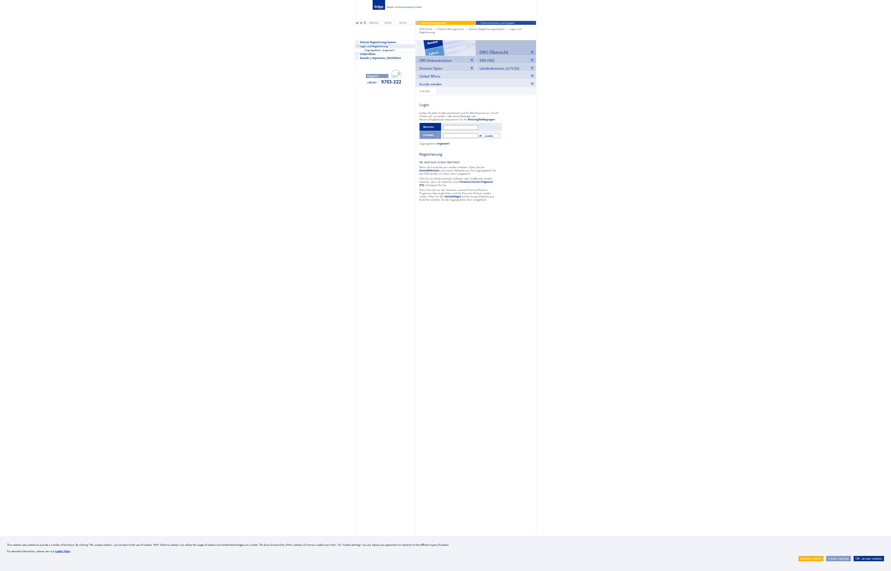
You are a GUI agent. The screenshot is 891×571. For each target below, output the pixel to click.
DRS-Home (425, 29)
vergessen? (443, 143)
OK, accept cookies (868, 558)
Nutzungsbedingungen (481, 119)
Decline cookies (811, 558)
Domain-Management (450, 29)
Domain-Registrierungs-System (487, 29)
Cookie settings (838, 558)
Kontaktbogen (453, 196)
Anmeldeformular (429, 170)
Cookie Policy (62, 551)
